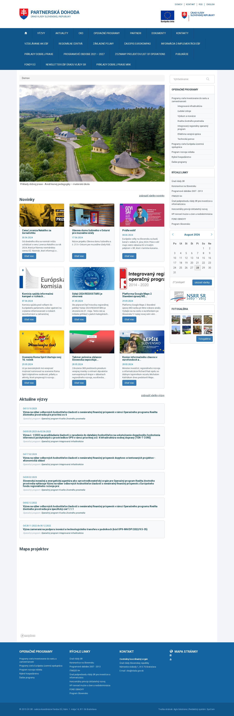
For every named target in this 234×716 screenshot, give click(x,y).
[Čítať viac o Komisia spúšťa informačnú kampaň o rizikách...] (42, 278)
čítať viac (29, 256)
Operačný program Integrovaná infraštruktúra (62, 441)
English (211, 4)
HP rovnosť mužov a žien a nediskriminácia (192, 214)
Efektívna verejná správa (189, 134)
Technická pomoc (186, 139)
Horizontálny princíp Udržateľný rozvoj (189, 209)
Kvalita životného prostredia (191, 121)
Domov (178, 4)
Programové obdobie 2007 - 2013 (187, 191)
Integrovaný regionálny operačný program (193, 127)
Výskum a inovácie (187, 116)
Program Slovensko (181, 224)
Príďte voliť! (129, 230)
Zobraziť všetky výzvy (152, 395)
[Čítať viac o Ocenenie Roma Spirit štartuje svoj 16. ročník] (42, 341)
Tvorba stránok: (165, 709)
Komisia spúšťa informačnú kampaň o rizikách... (37, 295)
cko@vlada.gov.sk (135, 671)
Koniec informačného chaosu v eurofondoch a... (139, 358)
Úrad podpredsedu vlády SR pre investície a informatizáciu (192, 202)
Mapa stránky (186, 651)
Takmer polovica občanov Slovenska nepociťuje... (86, 358)
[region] (92, 596)
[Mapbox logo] (27, 636)
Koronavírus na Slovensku (184, 186)
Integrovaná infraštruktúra (190, 106)
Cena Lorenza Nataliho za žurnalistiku (36, 231)
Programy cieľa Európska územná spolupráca (188, 145)
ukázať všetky (202, 282)
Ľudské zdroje (184, 111)
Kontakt (190, 4)
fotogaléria (205, 338)
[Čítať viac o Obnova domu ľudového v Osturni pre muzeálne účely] (92, 215)
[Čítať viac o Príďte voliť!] (142, 215)
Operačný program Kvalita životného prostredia (63, 418)
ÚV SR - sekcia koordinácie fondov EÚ (44, 709)
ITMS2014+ (177, 196)
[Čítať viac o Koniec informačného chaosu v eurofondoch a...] (142, 341)
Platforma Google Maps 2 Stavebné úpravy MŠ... (137, 295)
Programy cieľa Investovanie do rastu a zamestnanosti (190, 100)
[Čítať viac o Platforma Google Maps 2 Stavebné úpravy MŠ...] (142, 278)
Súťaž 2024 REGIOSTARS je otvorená (87, 295)
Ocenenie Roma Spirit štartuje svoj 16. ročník (41, 358)
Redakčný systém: (197, 709)
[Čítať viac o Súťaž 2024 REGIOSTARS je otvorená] (92, 278)
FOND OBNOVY (179, 219)
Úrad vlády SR (178, 181)
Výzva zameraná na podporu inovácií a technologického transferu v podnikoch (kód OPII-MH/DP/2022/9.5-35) (85, 529)
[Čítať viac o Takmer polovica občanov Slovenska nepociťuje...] (92, 341)
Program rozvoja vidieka (183, 152)
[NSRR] (188, 296)
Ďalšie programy (179, 162)
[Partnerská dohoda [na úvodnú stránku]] (49, 14)
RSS (200, 4)
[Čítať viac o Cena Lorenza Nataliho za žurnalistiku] (42, 215)
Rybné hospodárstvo (181, 157)
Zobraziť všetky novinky (151, 195)
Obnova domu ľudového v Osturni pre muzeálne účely (91, 231)
